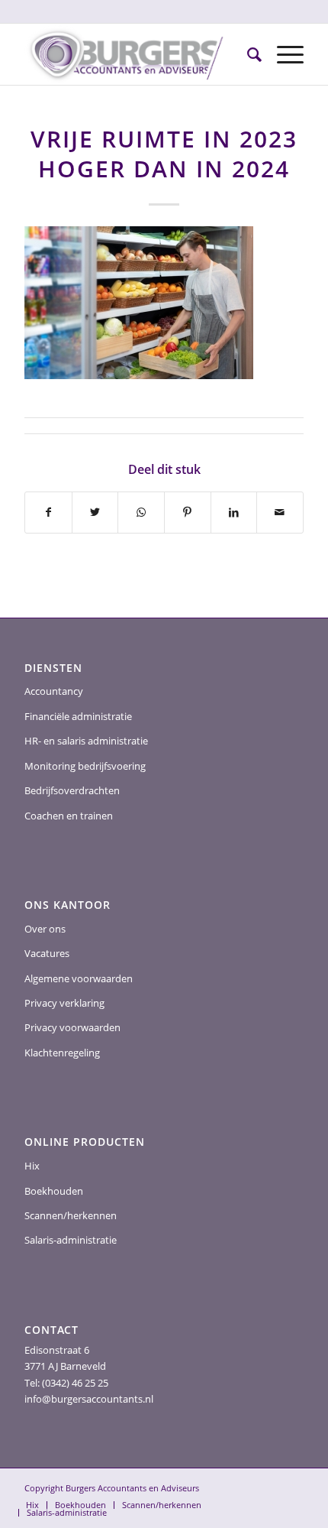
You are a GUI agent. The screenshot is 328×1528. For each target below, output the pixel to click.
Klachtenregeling (62, 1052)
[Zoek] (247, 54)
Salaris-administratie (70, 1240)
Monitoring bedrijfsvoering (85, 766)
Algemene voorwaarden (78, 978)
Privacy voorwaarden (72, 1027)
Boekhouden (53, 1191)
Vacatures (46, 953)
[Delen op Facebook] (48, 512)
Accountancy (53, 691)
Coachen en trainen (68, 815)
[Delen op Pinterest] (188, 512)
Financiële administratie (78, 716)
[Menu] (283, 54)
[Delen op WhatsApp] (141, 512)
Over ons (45, 929)
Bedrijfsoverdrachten (72, 790)
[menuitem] (247, 54)
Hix (32, 1166)
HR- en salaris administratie (86, 741)
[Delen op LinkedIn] (234, 512)
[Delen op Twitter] (95, 512)
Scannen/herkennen (70, 1215)
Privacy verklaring (64, 1003)
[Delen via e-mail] (280, 512)
